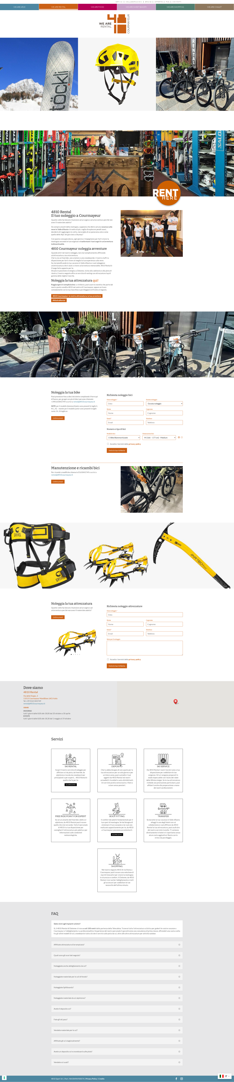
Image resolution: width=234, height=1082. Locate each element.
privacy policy (135, 444)
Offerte (159, 2)
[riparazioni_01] (152, 512)
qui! (96, 280)
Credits (101, 1079)
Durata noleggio (151, 400)
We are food (97, 7)
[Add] (179, 437)
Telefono (149, 418)
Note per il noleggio (113, 639)
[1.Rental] (152, 256)
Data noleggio (112, 400)
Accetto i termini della (125, 444)
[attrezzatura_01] (75, 658)
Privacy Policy (91, 1079)
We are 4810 (19, 7)
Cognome (149, 409)
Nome (109, 409)
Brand (148, 2)
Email (109, 418)
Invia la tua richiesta (117, 450)
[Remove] (182, 437)
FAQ (168, 2)
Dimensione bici (148, 434)
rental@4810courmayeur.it (84, 402)
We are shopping (175, 7)
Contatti (177, 2)
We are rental (58, 7)
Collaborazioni (134, 2)
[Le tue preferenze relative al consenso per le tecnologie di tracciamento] (4, 1077)
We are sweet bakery (136, 7)
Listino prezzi (58, 418)
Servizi (119, 2)
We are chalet (214, 7)
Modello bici (111, 434)
